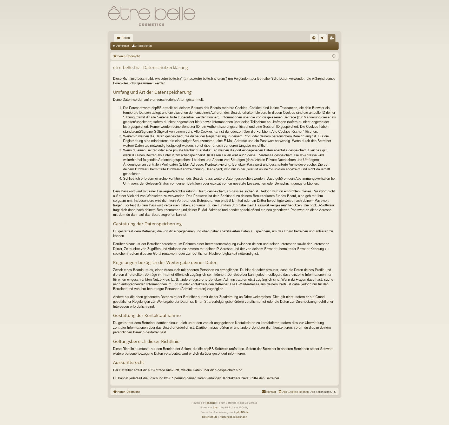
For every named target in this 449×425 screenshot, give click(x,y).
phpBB (211, 402)
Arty (215, 407)
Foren (126, 38)
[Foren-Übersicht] (152, 15)
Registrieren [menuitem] (332, 39)
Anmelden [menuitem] (324, 39)
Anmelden (122, 45)
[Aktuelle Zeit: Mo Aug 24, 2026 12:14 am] (333, 56)
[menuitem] (314, 38)
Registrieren (144, 45)
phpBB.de (242, 412)
